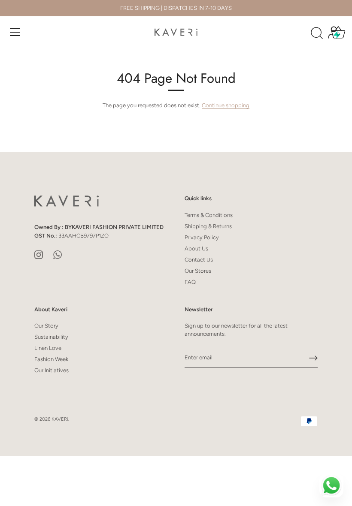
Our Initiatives (51, 370)
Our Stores (198, 271)
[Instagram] (38, 254)
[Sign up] (313, 358)
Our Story (46, 325)
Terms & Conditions (209, 215)
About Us (196, 248)
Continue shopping (225, 105)
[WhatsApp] (57, 254)
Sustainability (51, 337)
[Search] (316, 33)
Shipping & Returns (208, 226)
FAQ (190, 282)
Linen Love (47, 348)
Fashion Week (51, 359)
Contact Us (199, 259)
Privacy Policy (202, 237)
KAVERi (60, 419)
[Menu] (15, 32)
